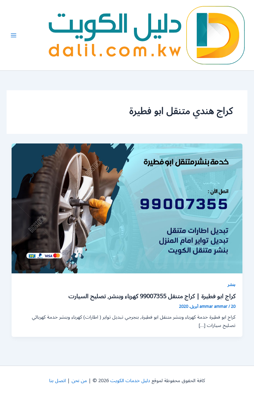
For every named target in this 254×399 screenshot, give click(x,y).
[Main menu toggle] (14, 35)
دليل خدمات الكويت (130, 381)
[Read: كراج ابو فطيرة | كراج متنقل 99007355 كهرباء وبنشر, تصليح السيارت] (127, 208)
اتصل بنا (57, 381)
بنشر (231, 284)
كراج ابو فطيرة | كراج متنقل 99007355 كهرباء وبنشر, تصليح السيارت (151, 296)
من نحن (79, 381)
